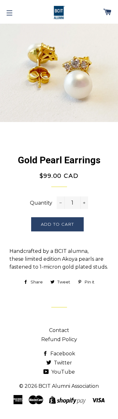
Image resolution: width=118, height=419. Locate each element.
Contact (59, 330)
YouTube (62, 372)
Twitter (62, 363)
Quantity (41, 203)
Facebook (62, 354)
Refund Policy (59, 339)
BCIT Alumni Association (68, 386)
